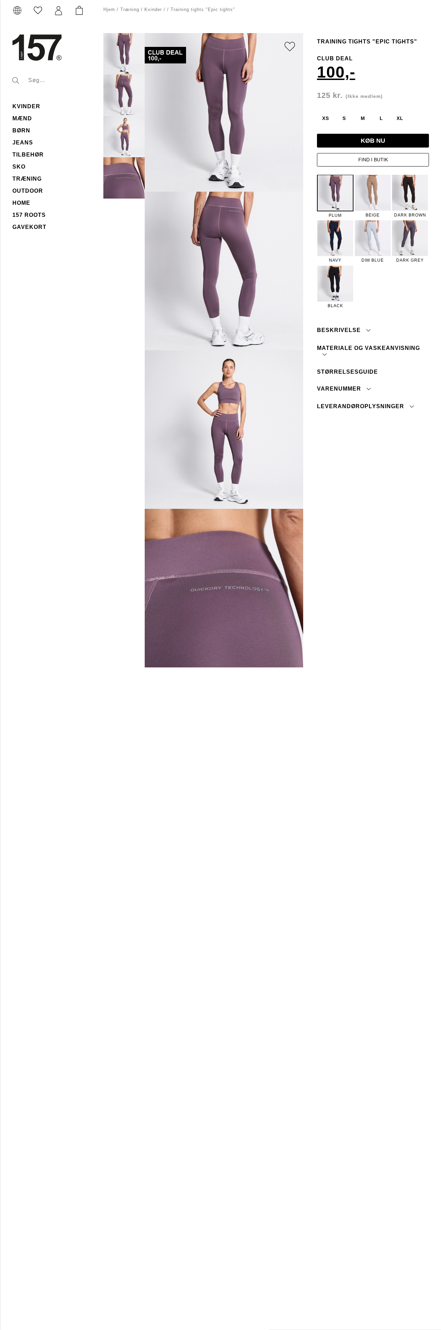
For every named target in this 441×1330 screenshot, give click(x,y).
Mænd (22, 118)
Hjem (109, 9)
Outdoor (27, 191)
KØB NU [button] (373, 140)
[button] (58, 10)
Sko (18, 167)
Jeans (22, 142)
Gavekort (29, 227)
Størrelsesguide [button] (347, 371)
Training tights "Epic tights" (203, 9)
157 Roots (29, 215)
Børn (21, 130)
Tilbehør (28, 155)
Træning (27, 179)
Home (21, 203)
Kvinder (26, 106)
